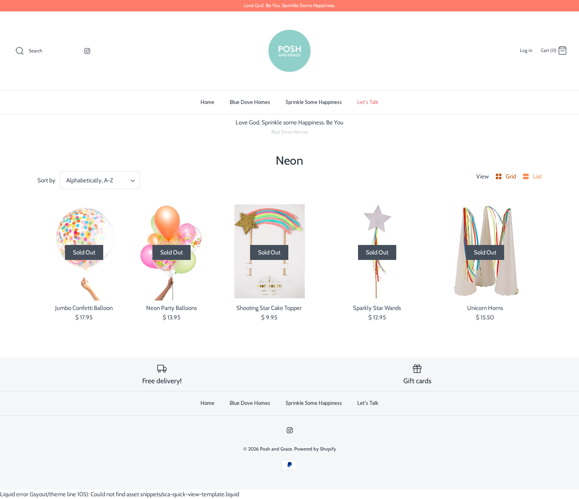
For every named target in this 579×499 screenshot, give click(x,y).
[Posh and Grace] (289, 50)
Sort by (46, 180)
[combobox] (100, 180)
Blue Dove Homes (250, 102)
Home (207, 102)
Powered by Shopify (315, 449)
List (537, 176)
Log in (526, 50)
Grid (511, 176)
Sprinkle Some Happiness (314, 102)
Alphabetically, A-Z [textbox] (89, 180)
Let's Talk (368, 102)
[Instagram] (87, 51)
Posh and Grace (276, 449)
